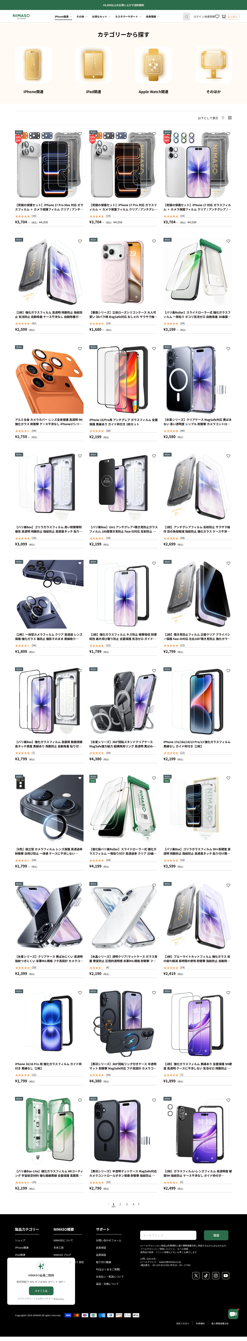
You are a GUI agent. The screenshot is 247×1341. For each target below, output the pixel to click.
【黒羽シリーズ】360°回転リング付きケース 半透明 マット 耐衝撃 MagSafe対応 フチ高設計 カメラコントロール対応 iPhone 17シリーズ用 (122, 1068)
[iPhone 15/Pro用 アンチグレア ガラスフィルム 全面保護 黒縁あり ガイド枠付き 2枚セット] (123, 379)
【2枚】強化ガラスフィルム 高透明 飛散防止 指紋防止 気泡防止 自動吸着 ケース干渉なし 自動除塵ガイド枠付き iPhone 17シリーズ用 (48, 316)
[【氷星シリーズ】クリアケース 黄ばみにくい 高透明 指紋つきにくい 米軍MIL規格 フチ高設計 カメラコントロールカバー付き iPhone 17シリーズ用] (49, 916)
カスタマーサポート (126, 16)
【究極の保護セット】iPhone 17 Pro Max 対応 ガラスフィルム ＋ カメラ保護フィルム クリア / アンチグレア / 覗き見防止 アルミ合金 (49, 209)
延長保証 (101, 1247)
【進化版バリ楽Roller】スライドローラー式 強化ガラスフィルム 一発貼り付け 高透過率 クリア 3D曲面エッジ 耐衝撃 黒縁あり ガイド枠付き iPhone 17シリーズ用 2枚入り (123, 855)
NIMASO (37, 1315)
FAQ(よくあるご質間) (108, 1269)
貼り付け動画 (103, 1262)
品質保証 (101, 1255)
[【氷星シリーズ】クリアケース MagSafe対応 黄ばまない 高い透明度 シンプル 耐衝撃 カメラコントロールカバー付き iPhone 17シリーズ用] (197, 379)
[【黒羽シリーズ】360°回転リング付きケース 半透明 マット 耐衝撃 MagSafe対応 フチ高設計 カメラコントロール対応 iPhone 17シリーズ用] (123, 1023)
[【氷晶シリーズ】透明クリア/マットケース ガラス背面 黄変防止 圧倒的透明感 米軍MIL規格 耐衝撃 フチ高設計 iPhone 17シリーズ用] (123, 916)
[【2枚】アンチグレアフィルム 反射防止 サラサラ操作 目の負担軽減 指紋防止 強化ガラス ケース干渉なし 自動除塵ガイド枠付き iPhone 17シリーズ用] (197, 487)
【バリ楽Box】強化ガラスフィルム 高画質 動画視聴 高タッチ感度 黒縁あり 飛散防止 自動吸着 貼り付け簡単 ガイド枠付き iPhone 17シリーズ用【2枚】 (48, 746)
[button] (224, 17)
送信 (216, 1235)
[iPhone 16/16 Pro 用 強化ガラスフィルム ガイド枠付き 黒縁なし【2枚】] (49, 1023)
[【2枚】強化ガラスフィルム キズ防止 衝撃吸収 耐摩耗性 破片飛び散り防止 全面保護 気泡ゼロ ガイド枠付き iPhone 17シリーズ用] (123, 594)
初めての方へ (182, 1323)
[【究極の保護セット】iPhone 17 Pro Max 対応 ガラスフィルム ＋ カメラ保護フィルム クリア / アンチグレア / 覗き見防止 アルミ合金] (49, 164)
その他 (80, 16)
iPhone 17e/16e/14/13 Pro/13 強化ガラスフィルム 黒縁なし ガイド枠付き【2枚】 (197, 744)
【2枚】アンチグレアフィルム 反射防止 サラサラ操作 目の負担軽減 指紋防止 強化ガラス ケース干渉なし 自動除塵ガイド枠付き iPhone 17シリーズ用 (196, 531)
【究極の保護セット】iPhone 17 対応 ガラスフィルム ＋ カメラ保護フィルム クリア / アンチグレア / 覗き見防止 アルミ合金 (197, 209)
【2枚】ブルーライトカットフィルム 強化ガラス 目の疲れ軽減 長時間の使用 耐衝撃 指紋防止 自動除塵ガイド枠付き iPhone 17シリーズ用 (196, 960)
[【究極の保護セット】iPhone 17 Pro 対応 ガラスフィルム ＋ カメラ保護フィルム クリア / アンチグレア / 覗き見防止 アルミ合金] (123, 164)
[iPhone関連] (33, 64)
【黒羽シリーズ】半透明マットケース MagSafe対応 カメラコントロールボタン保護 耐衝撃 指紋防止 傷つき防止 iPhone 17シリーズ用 (123, 1175)
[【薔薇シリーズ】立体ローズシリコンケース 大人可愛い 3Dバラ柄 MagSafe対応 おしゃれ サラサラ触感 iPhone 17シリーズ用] (123, 272)
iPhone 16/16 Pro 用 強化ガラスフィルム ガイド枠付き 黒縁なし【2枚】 (48, 1066)
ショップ (20, 1240)
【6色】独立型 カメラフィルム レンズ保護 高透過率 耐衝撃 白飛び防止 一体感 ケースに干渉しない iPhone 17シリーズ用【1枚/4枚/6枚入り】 (48, 853)
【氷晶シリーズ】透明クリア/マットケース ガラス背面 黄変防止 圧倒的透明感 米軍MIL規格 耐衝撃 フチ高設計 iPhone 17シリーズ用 (123, 960)
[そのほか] (213, 64)
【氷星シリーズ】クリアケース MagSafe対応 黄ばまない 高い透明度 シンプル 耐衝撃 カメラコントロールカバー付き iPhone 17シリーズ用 (197, 423)
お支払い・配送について (110, 1276)
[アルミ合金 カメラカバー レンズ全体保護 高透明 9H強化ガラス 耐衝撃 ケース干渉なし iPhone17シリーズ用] (49, 379)
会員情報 (151, 16)
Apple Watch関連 (153, 91)
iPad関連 (93, 91)
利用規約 (172, 1245)
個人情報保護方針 (187, 1245)
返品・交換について (107, 1284)
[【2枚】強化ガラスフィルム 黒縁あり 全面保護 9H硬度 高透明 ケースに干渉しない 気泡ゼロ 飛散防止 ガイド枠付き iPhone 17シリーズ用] (197, 1023)
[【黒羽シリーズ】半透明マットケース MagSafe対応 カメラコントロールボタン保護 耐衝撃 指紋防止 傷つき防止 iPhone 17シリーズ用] (123, 1131)
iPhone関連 (62, 16)
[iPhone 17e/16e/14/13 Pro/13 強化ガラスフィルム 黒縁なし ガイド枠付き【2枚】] (197, 701)
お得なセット (99, 16)
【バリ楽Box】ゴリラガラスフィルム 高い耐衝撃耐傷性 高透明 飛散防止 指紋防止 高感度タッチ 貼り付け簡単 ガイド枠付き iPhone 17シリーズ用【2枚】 (48, 531)
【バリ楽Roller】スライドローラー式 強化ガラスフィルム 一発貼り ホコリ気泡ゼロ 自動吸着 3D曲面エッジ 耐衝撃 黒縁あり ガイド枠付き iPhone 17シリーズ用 (197, 319)
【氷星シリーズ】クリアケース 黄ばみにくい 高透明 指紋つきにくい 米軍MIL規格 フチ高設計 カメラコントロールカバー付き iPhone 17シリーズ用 (49, 960)
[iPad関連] (93, 64)
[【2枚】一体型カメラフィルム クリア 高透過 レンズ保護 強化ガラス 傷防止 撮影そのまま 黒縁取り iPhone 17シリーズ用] (49, 594)
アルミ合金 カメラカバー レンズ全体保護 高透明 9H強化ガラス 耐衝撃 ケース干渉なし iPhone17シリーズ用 (48, 423)
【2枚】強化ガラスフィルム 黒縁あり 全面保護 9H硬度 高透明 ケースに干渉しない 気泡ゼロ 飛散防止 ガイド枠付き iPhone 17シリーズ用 (197, 1068)
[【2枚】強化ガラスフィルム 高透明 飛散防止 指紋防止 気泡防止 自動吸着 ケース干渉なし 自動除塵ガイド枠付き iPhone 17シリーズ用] (49, 272)
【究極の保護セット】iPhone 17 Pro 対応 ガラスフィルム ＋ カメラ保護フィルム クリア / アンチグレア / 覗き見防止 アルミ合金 (123, 209)
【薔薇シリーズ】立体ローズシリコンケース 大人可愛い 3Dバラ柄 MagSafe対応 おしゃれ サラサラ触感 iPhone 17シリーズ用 (123, 316)
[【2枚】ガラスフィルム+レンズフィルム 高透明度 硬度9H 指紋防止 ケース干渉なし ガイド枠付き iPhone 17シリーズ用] (197, 1131)
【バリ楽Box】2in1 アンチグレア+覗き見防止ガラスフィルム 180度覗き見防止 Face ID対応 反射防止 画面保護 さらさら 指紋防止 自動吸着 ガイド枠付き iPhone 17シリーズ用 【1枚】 (123, 533)
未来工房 (59, 1247)
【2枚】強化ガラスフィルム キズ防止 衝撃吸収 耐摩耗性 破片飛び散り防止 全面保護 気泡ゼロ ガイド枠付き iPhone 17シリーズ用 (123, 638)
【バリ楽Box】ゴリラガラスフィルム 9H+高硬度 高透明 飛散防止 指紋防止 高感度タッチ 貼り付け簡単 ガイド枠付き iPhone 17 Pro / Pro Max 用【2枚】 (197, 853)
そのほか (213, 91)
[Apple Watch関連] (153, 64)
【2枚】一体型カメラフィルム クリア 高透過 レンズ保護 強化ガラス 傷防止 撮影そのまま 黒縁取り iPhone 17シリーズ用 (48, 638)
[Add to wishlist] (80, 134)
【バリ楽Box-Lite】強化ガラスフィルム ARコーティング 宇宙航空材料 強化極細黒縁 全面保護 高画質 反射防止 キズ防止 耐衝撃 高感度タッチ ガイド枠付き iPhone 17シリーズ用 (49, 1177)
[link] (108, 1204)
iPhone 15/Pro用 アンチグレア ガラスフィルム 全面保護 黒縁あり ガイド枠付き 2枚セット (123, 422)
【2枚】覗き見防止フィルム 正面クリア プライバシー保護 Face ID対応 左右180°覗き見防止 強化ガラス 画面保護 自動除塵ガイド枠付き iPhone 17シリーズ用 (197, 641)
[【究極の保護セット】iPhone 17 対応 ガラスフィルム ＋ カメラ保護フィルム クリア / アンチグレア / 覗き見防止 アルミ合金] (197, 164)
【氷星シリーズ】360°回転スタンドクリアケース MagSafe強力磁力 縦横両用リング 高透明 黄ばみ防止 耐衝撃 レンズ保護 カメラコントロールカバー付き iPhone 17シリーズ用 (122, 748)
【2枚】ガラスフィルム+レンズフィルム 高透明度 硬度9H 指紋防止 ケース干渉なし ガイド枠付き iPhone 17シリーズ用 (197, 1175)
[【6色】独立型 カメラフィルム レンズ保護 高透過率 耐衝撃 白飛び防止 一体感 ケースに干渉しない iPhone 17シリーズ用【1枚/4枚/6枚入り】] (49, 809)
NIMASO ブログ (62, 1255)
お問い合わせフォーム (108, 1240)
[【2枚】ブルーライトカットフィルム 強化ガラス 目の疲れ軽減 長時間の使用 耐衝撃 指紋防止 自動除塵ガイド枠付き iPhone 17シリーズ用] (197, 916)
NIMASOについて (63, 1240)
